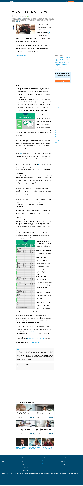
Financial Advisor (58, 118)
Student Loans (58, 140)
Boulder (17, 219)
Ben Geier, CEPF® (20, 349)
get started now (33, 331)
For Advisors (51, 1)
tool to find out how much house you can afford (36, 338)
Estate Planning (58, 116)
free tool (36, 328)
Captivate (23, 464)
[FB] (13, 28)
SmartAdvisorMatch (25, 470)
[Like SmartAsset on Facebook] (42, 460)
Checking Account (19, 9)
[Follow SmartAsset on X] (42, 462)
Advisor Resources (58, 101)
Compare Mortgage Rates (60, 69)
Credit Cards (57, 109)
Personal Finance (58, 130)
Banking (46, 1)
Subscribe (62, 81)
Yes (19, 366)
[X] (13, 26)
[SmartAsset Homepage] (13, 1)
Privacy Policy (63, 461)
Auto (56, 103)
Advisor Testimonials (25, 467)
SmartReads (57, 1)
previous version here (21, 55)
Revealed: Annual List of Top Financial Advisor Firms (21, 448)
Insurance (57, 122)
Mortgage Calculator (59, 67)
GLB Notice (63, 464)
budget (22, 334)
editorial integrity (21, 18)
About (23, 461)
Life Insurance (57, 126)
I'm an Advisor (65, 1)
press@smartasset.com (34, 342)
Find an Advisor (70, 1)
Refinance (57, 134)
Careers (3, 461)
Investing (41, 1)
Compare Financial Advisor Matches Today (63, 57)
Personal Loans (58, 132)
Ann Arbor (40, 164)
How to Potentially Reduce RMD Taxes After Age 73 (35, 448)
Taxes (19, 1)
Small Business (58, 138)
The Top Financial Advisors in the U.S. (62, 62)
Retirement (23, 1)
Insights (56, 120)
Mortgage (37, 1)
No (18, 368)
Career (56, 105)
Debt (56, 114)
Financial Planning (30, 1)
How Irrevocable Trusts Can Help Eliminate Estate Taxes (47, 448)
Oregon (21, 153)
